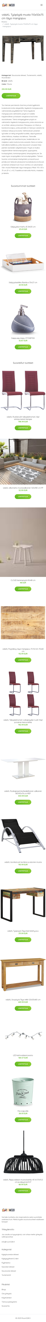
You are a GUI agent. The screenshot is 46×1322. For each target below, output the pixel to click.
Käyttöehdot (7, 1298)
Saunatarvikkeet (8, 1267)
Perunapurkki (23, 1111)
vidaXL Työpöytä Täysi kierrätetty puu (23, 931)
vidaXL (39, 75)
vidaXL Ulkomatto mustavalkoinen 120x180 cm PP (23, 488)
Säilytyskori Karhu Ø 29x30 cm (23, 227)
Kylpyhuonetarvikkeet (10, 1254)
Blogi (4, 1289)
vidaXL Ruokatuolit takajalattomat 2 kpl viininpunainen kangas (23, 418)
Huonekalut (6, 78)
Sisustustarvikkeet (19, 75)
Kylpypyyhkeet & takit (10, 1259)
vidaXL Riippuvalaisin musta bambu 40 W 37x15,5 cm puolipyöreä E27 (23, 1181)
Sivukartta (5, 1306)
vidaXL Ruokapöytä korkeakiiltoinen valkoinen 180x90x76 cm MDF (23, 792)
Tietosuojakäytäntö (9, 1302)
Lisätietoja (11, 96)
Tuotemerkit (31, 75)
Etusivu (4, 22)
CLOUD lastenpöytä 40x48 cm (23, 580)
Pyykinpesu (6, 1263)
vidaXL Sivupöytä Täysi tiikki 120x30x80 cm (23, 1000)
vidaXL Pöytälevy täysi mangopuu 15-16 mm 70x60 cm (23, 650)
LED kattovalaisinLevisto (23, 1055)
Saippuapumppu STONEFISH (23, 338)
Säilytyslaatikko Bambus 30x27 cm (23, 282)
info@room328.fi (8, 1242)
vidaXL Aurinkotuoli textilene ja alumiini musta (23, 862)
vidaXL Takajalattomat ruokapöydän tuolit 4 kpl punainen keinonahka (23, 721)
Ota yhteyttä (6, 1294)
